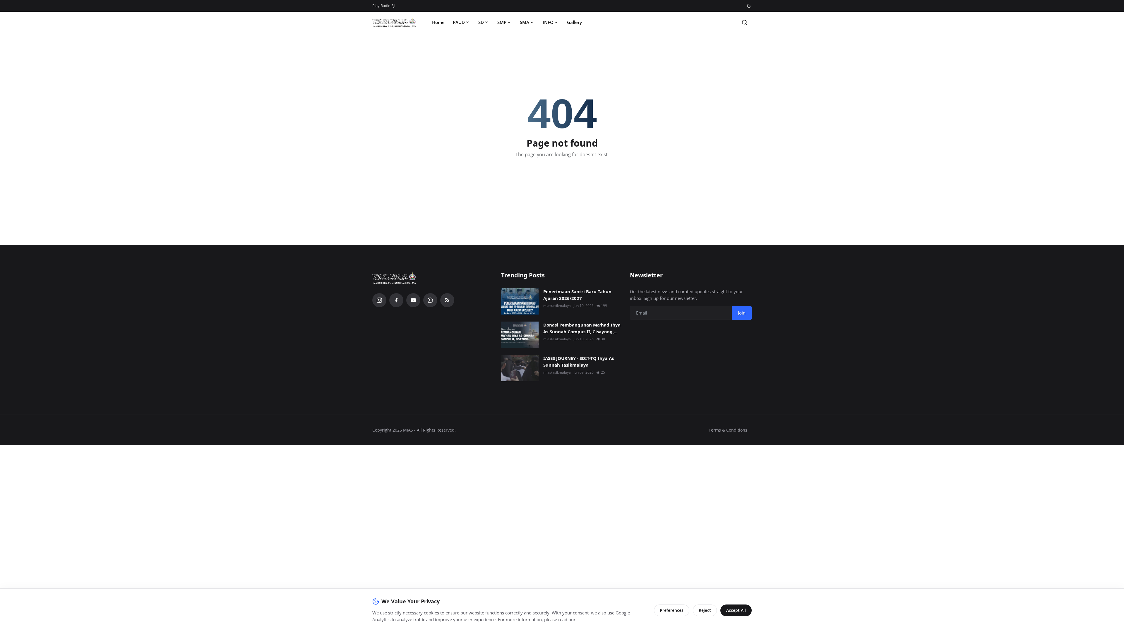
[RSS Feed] (447, 300)
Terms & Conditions (728, 430)
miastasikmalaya (557, 305)
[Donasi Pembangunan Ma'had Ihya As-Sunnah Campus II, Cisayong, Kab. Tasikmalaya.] (520, 335)
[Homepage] (394, 22)
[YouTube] (413, 300)
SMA (524, 22)
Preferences (671, 610)
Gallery (574, 22)
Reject (705, 610)
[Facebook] (396, 300)
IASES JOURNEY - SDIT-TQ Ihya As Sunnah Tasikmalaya (578, 361)
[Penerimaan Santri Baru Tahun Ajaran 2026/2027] (520, 301)
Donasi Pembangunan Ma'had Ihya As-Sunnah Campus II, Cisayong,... (582, 328)
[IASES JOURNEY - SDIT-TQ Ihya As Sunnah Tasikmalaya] (520, 368)
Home (438, 22)
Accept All (736, 610)
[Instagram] (379, 300)
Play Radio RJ (383, 5)
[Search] (744, 22)
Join (742, 313)
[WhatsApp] (430, 300)
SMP (501, 22)
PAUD (459, 22)
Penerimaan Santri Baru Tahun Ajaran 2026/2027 (577, 294)
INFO (548, 22)
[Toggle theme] (749, 5)
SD (481, 22)
